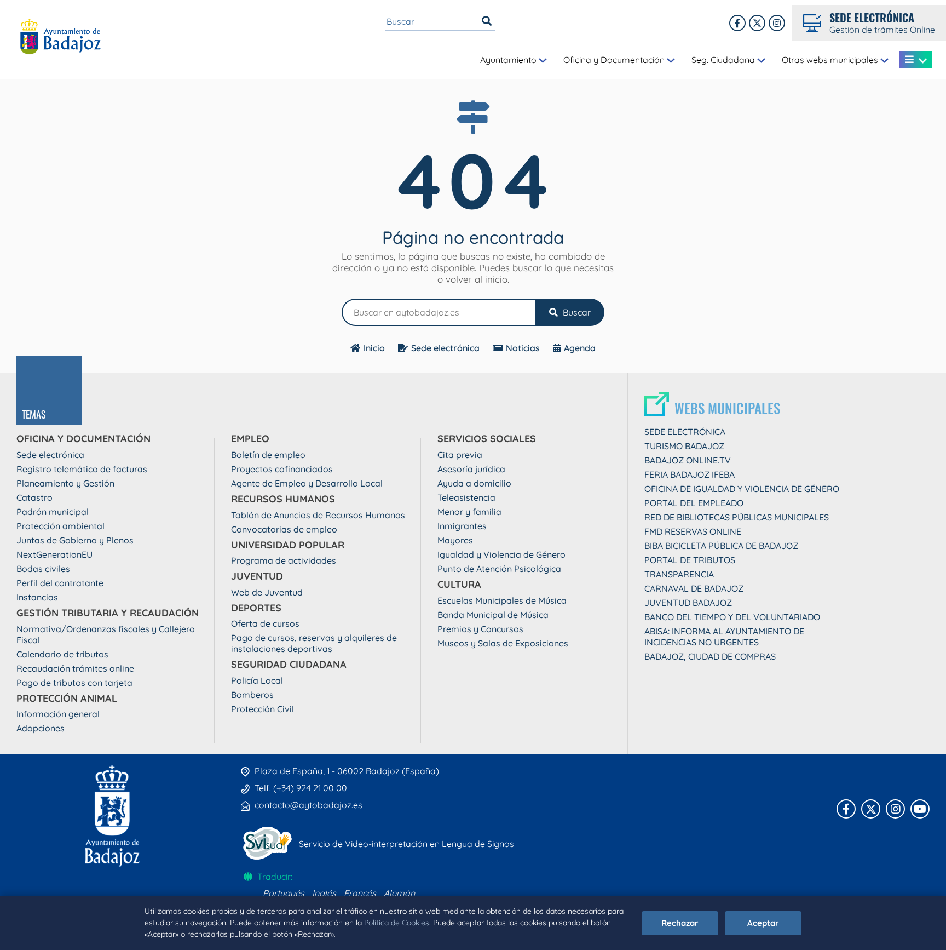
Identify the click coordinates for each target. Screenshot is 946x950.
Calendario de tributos (62, 654)
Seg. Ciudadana (724, 59)
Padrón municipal (52, 511)
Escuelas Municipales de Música (502, 600)
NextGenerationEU (54, 554)
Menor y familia (469, 511)
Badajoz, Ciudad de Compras (710, 656)
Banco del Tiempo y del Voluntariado (732, 616)
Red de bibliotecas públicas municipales (736, 517)
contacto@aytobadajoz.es (308, 804)
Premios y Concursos (480, 628)
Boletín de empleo (268, 454)
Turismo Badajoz (684, 445)
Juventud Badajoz (688, 602)
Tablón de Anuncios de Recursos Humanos (318, 515)
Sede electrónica (445, 347)
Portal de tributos (689, 559)
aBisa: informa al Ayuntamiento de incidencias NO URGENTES (724, 637)
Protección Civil (262, 708)
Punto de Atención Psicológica (499, 568)
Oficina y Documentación (615, 59)
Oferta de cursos (265, 623)
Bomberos (252, 694)
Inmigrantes (462, 525)
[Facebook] (737, 23)
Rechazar (680, 923)
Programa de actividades (283, 560)
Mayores (455, 540)
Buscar (576, 312)
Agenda (580, 347)
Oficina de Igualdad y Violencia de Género (741, 488)
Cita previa (459, 454)
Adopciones (40, 728)
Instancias (37, 597)
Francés (360, 893)
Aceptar (763, 923)
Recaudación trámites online (75, 668)
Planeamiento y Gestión (65, 483)
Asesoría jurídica (471, 468)
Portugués (283, 893)
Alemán (399, 893)
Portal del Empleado (693, 502)
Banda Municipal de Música (493, 614)
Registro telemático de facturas (81, 468)
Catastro (34, 497)
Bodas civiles (43, 568)
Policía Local (257, 680)
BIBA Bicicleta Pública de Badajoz (721, 545)
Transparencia (679, 574)
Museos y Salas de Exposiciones (502, 643)
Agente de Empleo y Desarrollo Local (307, 483)
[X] (757, 23)
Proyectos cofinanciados (282, 468)
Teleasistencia (466, 497)
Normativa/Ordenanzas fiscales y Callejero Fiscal (105, 634)
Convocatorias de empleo (284, 529)
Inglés (324, 893)
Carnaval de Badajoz (693, 588)
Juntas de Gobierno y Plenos (75, 540)
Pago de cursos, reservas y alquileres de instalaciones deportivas (314, 643)
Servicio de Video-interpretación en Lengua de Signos (406, 843)
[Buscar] (486, 21)
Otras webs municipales (831, 59)
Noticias (523, 347)
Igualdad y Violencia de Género (501, 554)
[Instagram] (777, 23)
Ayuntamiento (509, 59)
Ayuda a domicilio (474, 483)
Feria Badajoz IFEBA (689, 474)
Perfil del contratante (59, 582)
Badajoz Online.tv (687, 460)
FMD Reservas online (692, 531)
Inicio (374, 347)
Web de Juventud (267, 592)
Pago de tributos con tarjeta (74, 682)
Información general (58, 713)
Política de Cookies (396, 923)
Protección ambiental (60, 525)
